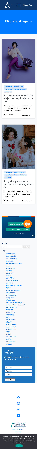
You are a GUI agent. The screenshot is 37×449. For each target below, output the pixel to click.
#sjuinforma (10, 319)
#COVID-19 (10, 278)
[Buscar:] (12, 246)
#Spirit (8, 322)
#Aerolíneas (10, 254)
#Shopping (10, 314)
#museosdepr (11, 295)
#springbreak (11, 327)
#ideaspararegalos (13, 290)
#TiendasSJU (11, 329)
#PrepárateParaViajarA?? (15, 305)
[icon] (18, 397)
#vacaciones (11, 336)
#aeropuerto (11, 256)
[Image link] (18, 425)
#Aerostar (10, 261)
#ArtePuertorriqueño (14, 263)
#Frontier (9, 283)
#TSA (8, 334)
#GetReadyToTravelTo (14, 285)
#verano (9, 339)
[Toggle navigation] (18, 5)
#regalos (9, 310)
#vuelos (9, 344)
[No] (34, 442)
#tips (8, 332)
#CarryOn (9, 273)
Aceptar (19, 446)
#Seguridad (10, 312)
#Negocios (10, 297)
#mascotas (10, 293)
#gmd (8, 288)
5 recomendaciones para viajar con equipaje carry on (18, 98)
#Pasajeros (10, 300)
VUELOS (18, 432)
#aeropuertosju (12, 258)
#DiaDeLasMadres (13, 280)
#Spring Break (11, 324)
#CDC (8, 275)
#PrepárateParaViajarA (14, 302)
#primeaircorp (11, 307)
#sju (7, 317)
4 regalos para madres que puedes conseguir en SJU (18, 184)
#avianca (9, 266)
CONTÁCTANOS (18, 429)
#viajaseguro (11, 341)
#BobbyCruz (11, 268)
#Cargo (9, 271)
